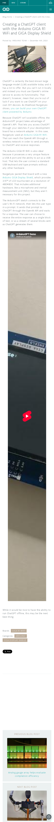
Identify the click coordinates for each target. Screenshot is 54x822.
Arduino (21, 636)
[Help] (48, 816)
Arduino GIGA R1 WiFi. (36, 134)
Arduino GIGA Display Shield (18, 177)
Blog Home (7, 17)
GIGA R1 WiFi (18, 631)
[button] (50, 2)
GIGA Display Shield (15, 640)
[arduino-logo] (6, 9)
